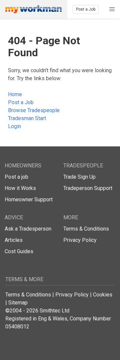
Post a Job (85, 9)
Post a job (16, 177)
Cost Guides (19, 251)
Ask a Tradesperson (28, 229)
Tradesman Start (27, 118)
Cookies (102, 294)
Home (15, 94)
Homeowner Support (29, 199)
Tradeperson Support (87, 188)
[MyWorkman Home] (33, 9)
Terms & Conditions (86, 229)
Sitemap (18, 302)
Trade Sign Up (79, 177)
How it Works (20, 188)
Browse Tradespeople (34, 110)
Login (14, 126)
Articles (14, 240)
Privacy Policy (80, 240)
